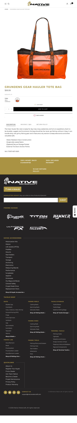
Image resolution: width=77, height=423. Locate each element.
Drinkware (9, 278)
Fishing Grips (34, 346)
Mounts (8, 252)
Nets (31, 354)
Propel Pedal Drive (12, 286)
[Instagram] (14, 392)
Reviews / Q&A (26, 124)
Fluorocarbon (10, 348)
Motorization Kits (11, 241)
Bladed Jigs (9, 304)
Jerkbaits (8, 320)
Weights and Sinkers (59, 339)
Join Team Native (12, 374)
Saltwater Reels (34, 309)
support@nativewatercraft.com (31, 394)
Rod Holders (10, 255)
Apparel (8, 276)
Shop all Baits (10, 336)
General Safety (11, 283)
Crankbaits (9, 307)
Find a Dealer (13, 189)
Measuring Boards (12, 268)
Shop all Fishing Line (12, 356)
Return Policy (42, 124)
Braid (7, 345)
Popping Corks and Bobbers (61, 344)
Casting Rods (34, 324)
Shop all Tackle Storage (60, 313)
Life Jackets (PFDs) (12, 247)
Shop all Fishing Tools (37, 357)
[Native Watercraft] (21, 181)
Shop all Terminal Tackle (61, 350)
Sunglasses (9, 273)
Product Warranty (12, 384)
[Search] (8, 3)
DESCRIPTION (11, 124)
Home (6, 9)
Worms (8, 333)
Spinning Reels (34, 307)
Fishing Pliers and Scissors (38, 343)
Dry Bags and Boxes (13, 281)
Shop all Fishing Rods (37, 332)
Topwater (8, 331)
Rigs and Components (60, 347)
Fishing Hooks (57, 334)
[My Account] (67, 3)
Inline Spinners (10, 317)
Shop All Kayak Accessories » (15, 292)
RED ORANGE (17, 100)
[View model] (15, 216)
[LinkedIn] (18, 392)
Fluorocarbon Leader (12, 350)
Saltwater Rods (34, 329)
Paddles (8, 249)
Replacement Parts (12, 289)
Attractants (33, 351)
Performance (10, 270)
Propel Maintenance (13, 379)
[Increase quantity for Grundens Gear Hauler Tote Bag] (11, 109)
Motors (8, 244)
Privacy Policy (10, 382)
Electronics (9, 265)
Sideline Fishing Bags (59, 309)
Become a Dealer (12, 376)
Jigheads (56, 336)
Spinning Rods (34, 326)
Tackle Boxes (57, 304)
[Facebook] (5, 392)
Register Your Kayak (13, 369)
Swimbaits (9, 328)
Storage (8, 260)
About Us (9, 366)
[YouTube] (9, 392)
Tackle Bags (56, 307)
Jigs (7, 323)
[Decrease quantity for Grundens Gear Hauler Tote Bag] (6, 109)
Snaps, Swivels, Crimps (60, 341)
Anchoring (9, 262)
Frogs (7, 315)
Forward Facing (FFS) (12, 312)
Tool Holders (34, 348)
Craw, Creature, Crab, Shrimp (14, 309)
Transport (9, 257)
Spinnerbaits (10, 325)
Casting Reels (34, 304)
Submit (63, 200)
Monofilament (10, 343)
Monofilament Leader (12, 353)
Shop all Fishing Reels (37, 313)
